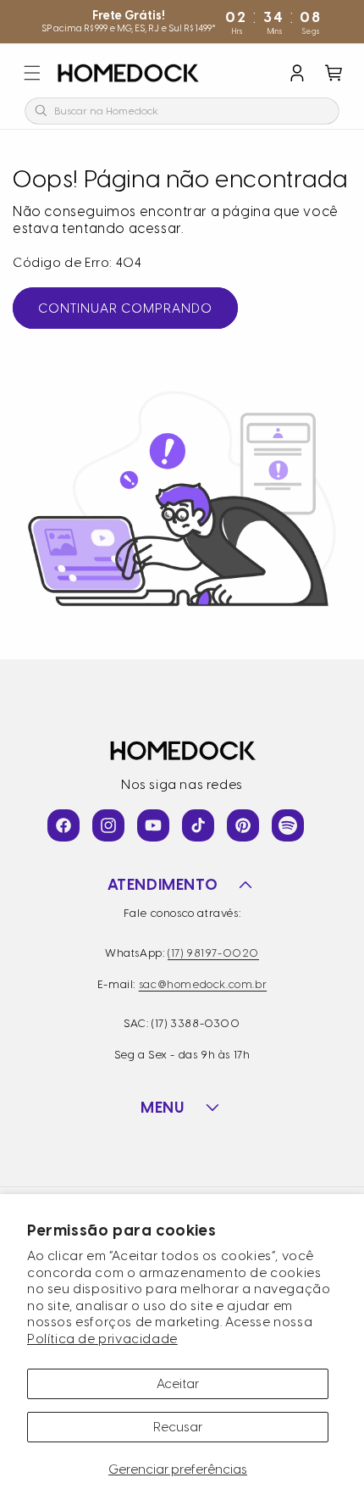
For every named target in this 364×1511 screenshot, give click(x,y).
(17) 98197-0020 (213, 953)
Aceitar (178, 1384)
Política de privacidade (102, 1339)
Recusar (177, 1427)
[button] (32, 73)
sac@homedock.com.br (203, 984)
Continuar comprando (125, 308)
